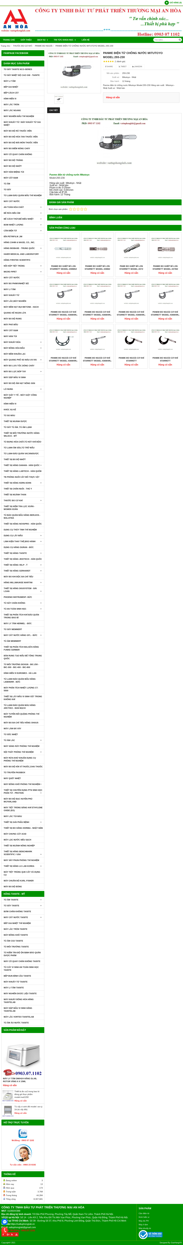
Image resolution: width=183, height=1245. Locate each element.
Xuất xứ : (116, 77)
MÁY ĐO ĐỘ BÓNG (13, 886)
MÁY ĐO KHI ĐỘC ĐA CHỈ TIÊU (18, 576)
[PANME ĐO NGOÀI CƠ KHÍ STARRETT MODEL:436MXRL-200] (63, 340)
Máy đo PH (144, 1221)
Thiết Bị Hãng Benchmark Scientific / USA (18, 852)
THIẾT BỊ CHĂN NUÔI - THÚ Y (18, 489)
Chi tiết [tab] (53, 110)
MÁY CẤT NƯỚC (12, 201)
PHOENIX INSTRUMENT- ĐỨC (18, 597)
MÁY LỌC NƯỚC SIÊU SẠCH (17, 840)
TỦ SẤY (7, 189)
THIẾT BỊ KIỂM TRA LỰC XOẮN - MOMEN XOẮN (19, 507)
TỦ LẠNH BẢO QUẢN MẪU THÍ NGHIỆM (23, 195)
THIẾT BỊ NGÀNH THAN (15, 494)
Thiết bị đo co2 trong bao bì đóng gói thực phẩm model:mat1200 (26, 1094)
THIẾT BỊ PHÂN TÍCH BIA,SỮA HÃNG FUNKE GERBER (21, 648)
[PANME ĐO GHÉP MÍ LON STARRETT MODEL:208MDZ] (63, 248)
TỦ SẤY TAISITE (11, 905)
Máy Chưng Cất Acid (15, 834)
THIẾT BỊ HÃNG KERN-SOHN (17, 483)
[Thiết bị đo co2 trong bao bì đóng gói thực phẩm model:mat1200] (8, 1101)
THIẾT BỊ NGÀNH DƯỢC (15, 421)
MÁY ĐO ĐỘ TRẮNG (13, 160)
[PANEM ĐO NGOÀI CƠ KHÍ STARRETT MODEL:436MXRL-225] (165, 294)
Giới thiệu (26, 40)
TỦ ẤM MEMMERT (12, 641)
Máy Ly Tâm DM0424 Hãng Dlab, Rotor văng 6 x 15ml (20, 1080)
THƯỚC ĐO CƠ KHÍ (13, 500)
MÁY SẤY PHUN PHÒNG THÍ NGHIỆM (21, 860)
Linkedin (138, 67)
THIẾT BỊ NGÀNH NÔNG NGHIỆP (19, 845)
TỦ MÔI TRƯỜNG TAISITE (16, 947)
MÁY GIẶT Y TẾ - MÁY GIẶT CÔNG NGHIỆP (20, 396)
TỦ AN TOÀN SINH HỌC (15, 609)
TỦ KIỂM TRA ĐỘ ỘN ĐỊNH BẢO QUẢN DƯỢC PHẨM (22, 954)
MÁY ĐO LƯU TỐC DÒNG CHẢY (19, 365)
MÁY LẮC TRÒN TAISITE (15, 929)
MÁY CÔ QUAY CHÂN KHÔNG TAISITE (22, 961)
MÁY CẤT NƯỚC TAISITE (16, 917)
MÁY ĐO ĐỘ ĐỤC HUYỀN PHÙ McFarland (18, 800)
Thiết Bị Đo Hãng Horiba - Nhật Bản (23, 828)
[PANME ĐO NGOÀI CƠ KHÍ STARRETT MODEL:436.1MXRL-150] (131, 340)
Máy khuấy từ (145, 1228)
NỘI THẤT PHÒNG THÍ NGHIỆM (19, 752)
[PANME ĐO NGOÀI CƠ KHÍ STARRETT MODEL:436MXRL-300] (63, 294)
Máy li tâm (143, 1224)
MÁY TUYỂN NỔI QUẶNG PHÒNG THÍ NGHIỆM (21, 715)
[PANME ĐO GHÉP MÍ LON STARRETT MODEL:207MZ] (165, 248)
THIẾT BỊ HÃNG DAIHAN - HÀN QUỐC (22, 465)
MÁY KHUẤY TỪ (11, 295)
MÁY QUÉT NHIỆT (12, 778)
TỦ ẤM (7, 184)
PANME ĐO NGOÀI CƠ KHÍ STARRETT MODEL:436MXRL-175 (97, 361)
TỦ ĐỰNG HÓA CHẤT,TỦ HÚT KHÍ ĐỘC (22, 442)
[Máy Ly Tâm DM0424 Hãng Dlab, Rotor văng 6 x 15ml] (23, 1056)
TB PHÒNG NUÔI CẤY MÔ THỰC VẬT (21, 477)
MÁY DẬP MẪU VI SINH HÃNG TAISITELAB (18, 1009)
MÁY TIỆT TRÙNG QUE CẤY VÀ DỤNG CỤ (22, 873)
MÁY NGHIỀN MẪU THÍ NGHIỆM (19, 116)
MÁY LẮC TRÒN (11, 104)
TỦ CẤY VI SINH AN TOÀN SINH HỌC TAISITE (21, 968)
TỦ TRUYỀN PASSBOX (14, 772)
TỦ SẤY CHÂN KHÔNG (14, 603)
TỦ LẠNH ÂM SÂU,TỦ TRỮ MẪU (19, 447)
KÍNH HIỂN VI (10, 98)
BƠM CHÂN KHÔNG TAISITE (17, 911)
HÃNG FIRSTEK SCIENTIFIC (17, 260)
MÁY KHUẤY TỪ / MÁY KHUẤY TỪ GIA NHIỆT (22, 123)
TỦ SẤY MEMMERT (13, 629)
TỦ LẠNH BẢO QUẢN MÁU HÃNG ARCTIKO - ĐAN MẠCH (20, 706)
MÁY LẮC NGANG (12, 110)
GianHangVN (176, 1243)
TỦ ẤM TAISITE (11, 900)
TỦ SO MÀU (9, 415)
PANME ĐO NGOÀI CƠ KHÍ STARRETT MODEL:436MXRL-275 (97, 315)
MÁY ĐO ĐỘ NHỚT (13, 166)
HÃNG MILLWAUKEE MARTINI (18, 582)
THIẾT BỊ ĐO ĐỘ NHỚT (15, 459)
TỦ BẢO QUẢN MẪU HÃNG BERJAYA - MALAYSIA (22, 516)
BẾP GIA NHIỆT (11, 87)
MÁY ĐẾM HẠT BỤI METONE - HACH (21, 307)
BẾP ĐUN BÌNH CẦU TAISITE (17, 976)
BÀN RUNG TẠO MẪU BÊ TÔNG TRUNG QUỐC (23, 657)
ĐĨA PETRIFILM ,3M (13, 236)
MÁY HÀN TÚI (10, 336)
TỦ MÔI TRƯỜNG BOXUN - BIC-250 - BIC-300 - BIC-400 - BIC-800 (21, 665)
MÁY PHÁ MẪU (11, 324)
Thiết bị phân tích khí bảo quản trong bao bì (21, 616)
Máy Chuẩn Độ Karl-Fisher (19, 881)
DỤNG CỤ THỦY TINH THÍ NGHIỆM (20, 530)
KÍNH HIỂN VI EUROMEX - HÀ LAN (20, 673)
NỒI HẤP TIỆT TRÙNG (14, 266)
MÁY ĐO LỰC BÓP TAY (15, 371)
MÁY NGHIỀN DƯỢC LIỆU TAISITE (20, 993)
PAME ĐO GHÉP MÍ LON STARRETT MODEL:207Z (131, 267)
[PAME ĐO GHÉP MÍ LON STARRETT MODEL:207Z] (131, 248)
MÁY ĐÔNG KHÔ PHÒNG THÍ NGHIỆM (22, 784)
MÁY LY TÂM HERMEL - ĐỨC (18, 623)
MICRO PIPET (10, 272)
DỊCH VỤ (41, 40)
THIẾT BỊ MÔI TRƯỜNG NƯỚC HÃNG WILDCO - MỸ (22, 434)
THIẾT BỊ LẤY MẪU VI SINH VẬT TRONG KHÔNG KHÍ (23, 697)
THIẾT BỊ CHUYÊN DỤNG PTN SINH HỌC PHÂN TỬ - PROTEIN (23, 791)
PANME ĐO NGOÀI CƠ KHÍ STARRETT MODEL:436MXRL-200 (63, 361)
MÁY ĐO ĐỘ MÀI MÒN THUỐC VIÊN (21, 142)
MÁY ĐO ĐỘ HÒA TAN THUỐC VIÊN (21, 137)
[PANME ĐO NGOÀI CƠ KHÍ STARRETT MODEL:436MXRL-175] (97, 340)
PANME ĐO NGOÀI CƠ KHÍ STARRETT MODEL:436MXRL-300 (63, 315)
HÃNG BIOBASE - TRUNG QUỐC (19, 248)
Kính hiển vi (144, 1217)
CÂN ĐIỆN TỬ (10, 230)
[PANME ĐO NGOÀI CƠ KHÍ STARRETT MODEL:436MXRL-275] (97, 294)
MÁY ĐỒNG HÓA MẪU (14, 348)
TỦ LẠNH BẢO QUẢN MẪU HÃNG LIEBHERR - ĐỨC (20, 680)
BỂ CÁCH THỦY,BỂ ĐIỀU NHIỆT (19, 219)
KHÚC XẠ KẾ (10, 409)
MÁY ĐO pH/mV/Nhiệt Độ (16, 283)
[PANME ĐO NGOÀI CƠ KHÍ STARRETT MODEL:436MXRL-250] (131, 294)
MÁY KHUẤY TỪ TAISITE (15, 982)
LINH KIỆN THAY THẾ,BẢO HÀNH (19, 541)
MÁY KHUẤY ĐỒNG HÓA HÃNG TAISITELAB (19, 1000)
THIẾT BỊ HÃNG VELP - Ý (15, 565)
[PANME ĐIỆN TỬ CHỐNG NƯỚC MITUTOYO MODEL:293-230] (74, 71)
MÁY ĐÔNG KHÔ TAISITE (16, 935)
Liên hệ (85, 40)
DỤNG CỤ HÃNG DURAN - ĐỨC (19, 547)
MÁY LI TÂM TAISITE (14, 987)
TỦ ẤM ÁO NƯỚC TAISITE (16, 1023)
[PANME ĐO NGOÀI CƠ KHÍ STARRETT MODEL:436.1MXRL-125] (165, 340)
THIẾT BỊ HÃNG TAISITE (15, 553)
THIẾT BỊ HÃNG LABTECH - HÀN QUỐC (22, 471)
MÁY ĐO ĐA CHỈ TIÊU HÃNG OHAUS (21, 722)
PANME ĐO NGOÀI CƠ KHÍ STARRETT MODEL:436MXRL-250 (131, 315)
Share (109, 67)
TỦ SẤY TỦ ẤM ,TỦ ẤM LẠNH (18, 427)
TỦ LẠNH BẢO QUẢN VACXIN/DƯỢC (21, 453)
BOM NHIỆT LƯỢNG (13, 225)
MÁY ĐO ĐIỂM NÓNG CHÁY (17, 148)
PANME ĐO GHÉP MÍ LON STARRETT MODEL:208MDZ (63, 267)
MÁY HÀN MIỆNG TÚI (14, 172)
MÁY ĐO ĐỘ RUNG (13, 319)
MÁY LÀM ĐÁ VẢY (12, 728)
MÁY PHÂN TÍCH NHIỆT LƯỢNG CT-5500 (21, 689)
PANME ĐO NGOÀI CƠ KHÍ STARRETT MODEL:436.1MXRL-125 (165, 361)
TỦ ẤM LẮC (9, 740)
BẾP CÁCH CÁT (11, 93)
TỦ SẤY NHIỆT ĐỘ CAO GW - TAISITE (22, 75)
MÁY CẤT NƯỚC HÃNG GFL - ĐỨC (20, 635)
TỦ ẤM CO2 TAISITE (13, 941)
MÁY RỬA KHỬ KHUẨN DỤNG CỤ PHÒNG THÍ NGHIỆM (20, 759)
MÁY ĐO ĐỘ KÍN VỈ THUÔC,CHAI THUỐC (23, 766)
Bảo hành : (115, 81)
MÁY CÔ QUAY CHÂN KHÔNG (18, 154)
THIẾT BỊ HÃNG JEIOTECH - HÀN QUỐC (23, 559)
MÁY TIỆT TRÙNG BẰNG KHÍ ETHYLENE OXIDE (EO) (23, 809)
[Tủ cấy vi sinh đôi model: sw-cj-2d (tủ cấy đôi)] (8, 1116)
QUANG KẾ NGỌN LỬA (15, 313)
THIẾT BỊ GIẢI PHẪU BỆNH (16, 822)
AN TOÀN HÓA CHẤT (14, 207)
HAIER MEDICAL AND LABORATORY (21, 254)
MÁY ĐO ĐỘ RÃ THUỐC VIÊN (18, 131)
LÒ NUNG (8, 389)
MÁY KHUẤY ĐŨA (12, 342)
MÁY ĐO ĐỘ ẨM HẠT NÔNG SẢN (19, 383)
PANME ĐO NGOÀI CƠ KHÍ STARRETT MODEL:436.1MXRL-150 (131, 361)
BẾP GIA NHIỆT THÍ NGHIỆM (17, 923)
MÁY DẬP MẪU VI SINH (15, 377)
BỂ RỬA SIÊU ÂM (12, 213)
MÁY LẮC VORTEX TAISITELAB (19, 1017)
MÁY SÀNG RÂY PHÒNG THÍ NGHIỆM (21, 746)
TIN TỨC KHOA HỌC (64, 40)
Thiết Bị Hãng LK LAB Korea (19, 866)
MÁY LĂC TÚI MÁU (13, 816)
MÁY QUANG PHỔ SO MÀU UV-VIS (20, 360)
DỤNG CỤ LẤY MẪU (13, 535)
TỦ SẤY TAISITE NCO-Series (18, 69)
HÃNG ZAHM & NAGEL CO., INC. (19, 242)
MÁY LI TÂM (10, 81)
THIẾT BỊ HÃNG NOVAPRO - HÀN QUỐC (23, 524)
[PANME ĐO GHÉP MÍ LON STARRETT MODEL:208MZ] (97, 248)
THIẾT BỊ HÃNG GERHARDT (17, 571)
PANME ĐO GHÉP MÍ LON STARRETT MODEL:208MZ (97, 267)
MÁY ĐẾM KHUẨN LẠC (15, 354)
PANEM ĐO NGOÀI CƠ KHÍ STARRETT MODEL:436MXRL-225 (165, 315)
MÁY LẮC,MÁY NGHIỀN (15, 301)
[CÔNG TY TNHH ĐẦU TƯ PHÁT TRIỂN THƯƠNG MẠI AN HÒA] (91, 36)
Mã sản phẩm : (113, 73)
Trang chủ (9, 40)
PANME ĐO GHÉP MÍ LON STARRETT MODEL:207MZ (165, 267)
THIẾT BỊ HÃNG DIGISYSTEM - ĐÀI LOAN (20, 589)
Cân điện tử (144, 1213)
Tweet (123, 67)
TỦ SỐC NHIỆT (11, 734)
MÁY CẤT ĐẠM (11, 178)
